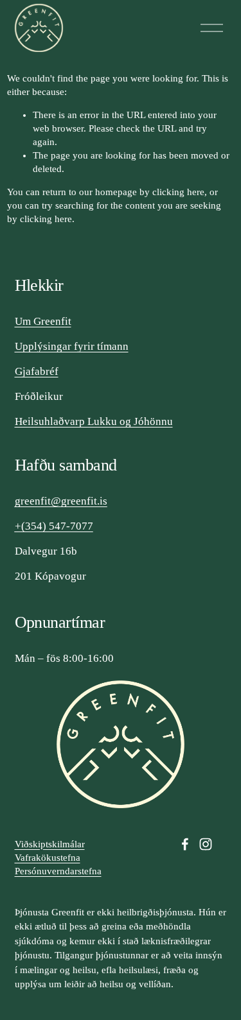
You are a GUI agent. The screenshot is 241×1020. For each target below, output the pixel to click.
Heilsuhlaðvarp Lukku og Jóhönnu (94, 421)
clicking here (178, 192)
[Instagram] (205, 844)
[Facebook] (185, 844)
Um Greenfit (43, 321)
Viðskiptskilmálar (50, 844)
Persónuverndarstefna (58, 871)
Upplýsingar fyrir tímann (72, 346)
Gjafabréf (36, 371)
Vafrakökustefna (47, 857)
